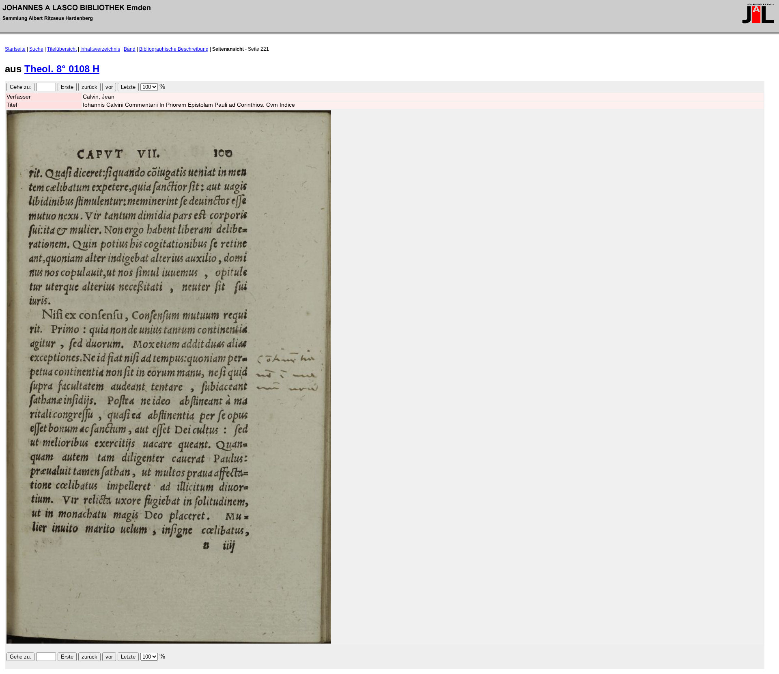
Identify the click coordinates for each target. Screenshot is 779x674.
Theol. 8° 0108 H (61, 68)
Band (130, 49)
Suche (36, 49)
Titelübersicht (62, 49)
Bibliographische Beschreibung (174, 49)
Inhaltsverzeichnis (100, 49)
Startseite (15, 49)
